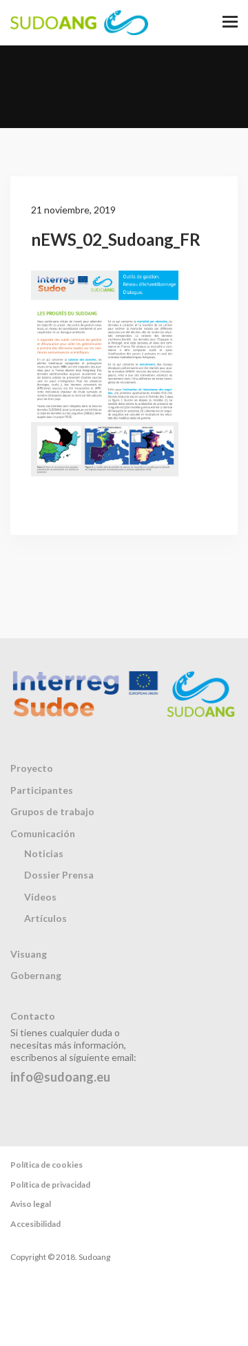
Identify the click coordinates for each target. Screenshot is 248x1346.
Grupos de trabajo (52, 811)
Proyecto (31, 768)
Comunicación (42, 833)
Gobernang (35, 975)
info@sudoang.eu (60, 1077)
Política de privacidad (50, 1184)
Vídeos (40, 897)
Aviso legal (30, 1204)
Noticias (43, 853)
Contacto (32, 1016)
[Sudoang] (79, 22)
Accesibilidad (35, 1224)
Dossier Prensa (59, 875)
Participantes (41, 790)
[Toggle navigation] (230, 23)
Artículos (45, 918)
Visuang (28, 954)
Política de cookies (46, 1164)
